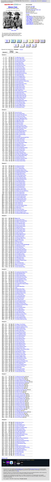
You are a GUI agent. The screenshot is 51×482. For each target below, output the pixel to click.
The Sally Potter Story (19, 92)
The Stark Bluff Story (19, 413)
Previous (9, 29)
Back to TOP (4, 458)
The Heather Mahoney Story (21, 319)
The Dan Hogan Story (19, 99)
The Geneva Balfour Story (20, 398)
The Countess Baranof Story (21, 205)
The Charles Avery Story (20, 67)
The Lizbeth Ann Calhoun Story (21, 283)
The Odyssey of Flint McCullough (22, 244)
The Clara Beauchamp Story (21, 73)
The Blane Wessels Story (20, 362)
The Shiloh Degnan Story (20, 333)
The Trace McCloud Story (20, 406)
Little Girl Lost (18, 436)
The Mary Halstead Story (20, 69)
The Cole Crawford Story (20, 307)
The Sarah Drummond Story (21, 91)
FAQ (22, 45)
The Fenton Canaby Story (20, 394)
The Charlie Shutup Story (20, 300)
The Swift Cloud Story (19, 146)
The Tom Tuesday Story (20, 359)
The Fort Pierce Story (19, 377)
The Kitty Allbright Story (20, 273)
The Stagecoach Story (19, 165)
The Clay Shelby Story (19, 435)
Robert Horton (29, 17)
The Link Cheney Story (20, 414)
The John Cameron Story (20, 60)
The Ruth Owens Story (20, 61)
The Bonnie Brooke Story (20, 445)
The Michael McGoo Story (20, 356)
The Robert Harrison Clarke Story (22, 381)
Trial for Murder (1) (19, 202)
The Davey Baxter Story (20, 345)
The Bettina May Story (19, 286)
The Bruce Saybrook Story (20, 282)
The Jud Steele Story (19, 311)
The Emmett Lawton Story (20, 354)
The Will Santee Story (19, 257)
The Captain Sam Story (20, 448)
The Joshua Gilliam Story (20, 197)
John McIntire (29, 18)
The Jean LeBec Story (19, 58)
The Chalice (17, 261)
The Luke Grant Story (19, 209)
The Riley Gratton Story (20, 71)
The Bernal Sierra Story (20, 87)
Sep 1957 (33, 6)
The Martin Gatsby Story (20, 328)
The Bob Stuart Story (19, 422)
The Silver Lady (18, 453)
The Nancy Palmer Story (20, 248)
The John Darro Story (19, 66)
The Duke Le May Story (20, 150)
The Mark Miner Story (19, 281)
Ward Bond (29, 16)
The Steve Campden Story (20, 152)
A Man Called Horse (19, 90)
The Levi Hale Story (19, 308)
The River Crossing (19, 232)
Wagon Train (12, 7)
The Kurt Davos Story (19, 337)
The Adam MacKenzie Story (20, 358)
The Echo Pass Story (19, 439)
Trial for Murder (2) (19, 203)
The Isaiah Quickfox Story (20, 443)
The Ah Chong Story (19, 265)
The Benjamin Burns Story (20, 189)
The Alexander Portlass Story (21, 194)
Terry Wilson (29, 21)
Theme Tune (16, 45)
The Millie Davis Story (19, 121)
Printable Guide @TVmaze (13, 41)
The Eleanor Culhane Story (20, 260)
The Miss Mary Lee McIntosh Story (22, 447)
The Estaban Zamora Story (20, 169)
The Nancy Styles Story (20, 432)
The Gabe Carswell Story (20, 79)
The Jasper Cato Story (19, 139)
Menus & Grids (33, 45)
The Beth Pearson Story (20, 245)
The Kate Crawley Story (20, 400)
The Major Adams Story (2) (20, 96)
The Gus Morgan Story (20, 379)
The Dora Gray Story (19, 82)
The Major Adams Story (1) (20, 95)
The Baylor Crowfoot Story (20, 303)
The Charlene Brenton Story (21, 210)
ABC (32, 9)
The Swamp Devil (18, 305)
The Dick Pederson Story (20, 290)
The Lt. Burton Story (19, 299)
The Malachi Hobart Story (20, 292)
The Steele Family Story (20, 159)
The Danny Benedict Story (20, 177)
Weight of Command (19, 240)
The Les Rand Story (19, 62)
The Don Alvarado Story (20, 266)
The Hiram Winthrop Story (20, 317)
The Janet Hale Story (19, 262)
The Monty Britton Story (20, 105)
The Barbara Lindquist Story (21, 427)
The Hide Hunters (18, 423)
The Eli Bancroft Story (19, 387)
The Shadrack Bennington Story (22, 213)
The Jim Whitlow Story (19, 370)
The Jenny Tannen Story (20, 160)
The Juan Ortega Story (20, 113)
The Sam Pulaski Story (19, 385)
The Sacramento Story (19, 107)
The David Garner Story (20, 366)
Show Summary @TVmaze (19, 41)
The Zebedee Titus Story (20, 415)
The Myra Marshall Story (20, 383)
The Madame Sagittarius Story (21, 326)
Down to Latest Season (7, 41)
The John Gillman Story (20, 424)
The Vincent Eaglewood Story (21, 147)
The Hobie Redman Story (20, 291)
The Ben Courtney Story (20, 133)
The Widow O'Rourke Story (20, 380)
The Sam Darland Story (20, 342)
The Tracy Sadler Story (20, 193)
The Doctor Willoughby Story (21, 118)
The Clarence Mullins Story (20, 364)
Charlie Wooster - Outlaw (20, 351)
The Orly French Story (19, 339)
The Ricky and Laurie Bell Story (21, 190)
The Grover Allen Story (20, 401)
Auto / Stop (13, 30)
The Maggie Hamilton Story (20, 198)
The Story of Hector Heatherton (21, 438)
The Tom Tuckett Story (20, 192)
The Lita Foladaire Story (20, 183)
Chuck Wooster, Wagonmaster (21, 154)
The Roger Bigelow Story (20, 234)
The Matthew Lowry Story (20, 145)
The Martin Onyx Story (19, 288)
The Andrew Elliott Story (20, 402)
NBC (37, 9)
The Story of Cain (18, 392)
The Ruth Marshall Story (20, 181)
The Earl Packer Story (19, 236)
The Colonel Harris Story (20, 184)
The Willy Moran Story (19, 57)
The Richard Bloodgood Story (21, 434)
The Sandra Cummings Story (21, 389)
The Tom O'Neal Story (19, 363)
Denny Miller (29, 19)
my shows (32, 0)
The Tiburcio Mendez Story (20, 251)
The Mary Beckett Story (20, 312)
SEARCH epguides (27, 45)
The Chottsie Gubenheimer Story (22, 440)
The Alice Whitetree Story (20, 430)
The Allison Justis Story (20, 222)
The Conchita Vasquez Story (21, 142)
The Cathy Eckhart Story (20, 226)
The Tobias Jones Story (20, 116)
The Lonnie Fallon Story (20, 295)
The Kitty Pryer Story (19, 388)
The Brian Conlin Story (20, 428)
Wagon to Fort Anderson (20, 264)
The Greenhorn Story (19, 167)
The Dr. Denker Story (19, 294)
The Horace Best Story (19, 219)
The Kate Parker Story (19, 151)
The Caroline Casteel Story (20, 325)
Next (17, 29)
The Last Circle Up (19, 417)
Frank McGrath (29, 23)
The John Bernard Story (20, 336)
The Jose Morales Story (20, 223)
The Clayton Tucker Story (20, 188)
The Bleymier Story (19, 227)
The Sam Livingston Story (20, 211)
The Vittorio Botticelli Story (20, 179)
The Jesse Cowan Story (20, 78)
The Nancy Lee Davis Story (20, 313)
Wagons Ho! (17, 218)
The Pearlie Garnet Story (20, 405)
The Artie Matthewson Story (21, 279)
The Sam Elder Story (19, 239)
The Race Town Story (19, 426)
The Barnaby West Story (20, 371)
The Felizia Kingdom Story (20, 175)
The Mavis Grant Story (19, 330)
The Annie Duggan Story (20, 355)
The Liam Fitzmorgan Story (20, 117)
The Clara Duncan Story (20, 149)
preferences (44, 0)
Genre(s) (28, 13)
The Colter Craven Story (20, 228)
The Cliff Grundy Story (19, 75)
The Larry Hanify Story (19, 186)
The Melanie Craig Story (20, 404)
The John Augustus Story (20, 329)
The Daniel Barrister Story (20, 94)
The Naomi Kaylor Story (20, 347)
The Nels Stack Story (19, 63)
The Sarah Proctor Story (20, 353)
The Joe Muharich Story (20, 254)
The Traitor (17, 285)
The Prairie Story (18, 241)
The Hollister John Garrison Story (22, 349)
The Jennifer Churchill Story (21, 114)
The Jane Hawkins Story (20, 230)
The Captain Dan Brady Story (21, 271)
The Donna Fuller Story (20, 341)
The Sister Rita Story (19, 143)
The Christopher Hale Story (20, 249)
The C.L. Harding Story (20, 168)
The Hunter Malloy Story (20, 132)
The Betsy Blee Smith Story (20, 449)
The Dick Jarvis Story (19, 206)
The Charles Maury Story (20, 98)
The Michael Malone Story (20, 396)
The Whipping (18, 410)
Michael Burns (29, 24)
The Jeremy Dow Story (19, 235)
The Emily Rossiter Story (20, 65)
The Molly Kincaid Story (20, 376)
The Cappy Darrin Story (20, 173)
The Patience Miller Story (20, 237)
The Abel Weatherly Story (20, 343)
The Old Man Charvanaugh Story (22, 137)
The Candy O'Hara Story (20, 231)
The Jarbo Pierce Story (20, 455)
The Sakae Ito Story (19, 122)
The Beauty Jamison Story (20, 125)
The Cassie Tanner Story (20, 103)
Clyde (16, 287)
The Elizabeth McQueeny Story (21, 171)
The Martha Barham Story (20, 172)
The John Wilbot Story (19, 104)
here (18, 470)
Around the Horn (18, 112)
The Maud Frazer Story (20, 274)
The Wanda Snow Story (20, 441)
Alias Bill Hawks (18, 367)
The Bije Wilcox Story (19, 120)
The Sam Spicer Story (19, 384)
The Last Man (18, 135)
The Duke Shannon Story (20, 256)
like (35, 0)
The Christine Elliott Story (20, 196)
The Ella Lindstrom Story (20, 134)
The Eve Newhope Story (20, 338)
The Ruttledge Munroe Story (21, 100)
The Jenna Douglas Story (20, 278)
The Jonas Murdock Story (20, 200)
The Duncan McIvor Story (20, 407)
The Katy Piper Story (19, 451)
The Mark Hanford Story (20, 86)
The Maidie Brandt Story (20, 185)
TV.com (21, 49)
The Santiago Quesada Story (21, 411)
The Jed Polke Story (19, 247)
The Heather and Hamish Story (21, 360)
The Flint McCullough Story (21, 130)
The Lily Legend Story (19, 350)
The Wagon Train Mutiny (20, 324)
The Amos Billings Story (20, 302)
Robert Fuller (29, 20)
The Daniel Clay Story (19, 298)
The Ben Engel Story (19, 409)
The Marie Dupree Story (20, 88)
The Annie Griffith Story (20, 138)
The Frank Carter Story (20, 315)
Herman (16, 444)
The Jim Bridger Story (19, 258)
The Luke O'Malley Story (20, 77)
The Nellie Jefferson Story (20, 252)
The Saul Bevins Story (19, 253)
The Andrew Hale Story (20, 156)
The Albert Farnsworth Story (21, 220)
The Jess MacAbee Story (20, 176)
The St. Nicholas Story (19, 180)
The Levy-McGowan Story (20, 334)
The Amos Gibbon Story (20, 201)
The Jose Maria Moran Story (21, 155)
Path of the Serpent (19, 243)
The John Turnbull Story (20, 316)
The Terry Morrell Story (20, 309)
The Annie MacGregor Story (21, 83)
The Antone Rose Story (20, 368)
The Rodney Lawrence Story (21, 158)
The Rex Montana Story (20, 101)
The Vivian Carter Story (20, 141)
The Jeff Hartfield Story (20, 296)
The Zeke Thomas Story (20, 70)
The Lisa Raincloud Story (20, 332)
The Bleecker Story (19, 390)
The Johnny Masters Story (20, 346)
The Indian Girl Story (19, 452)
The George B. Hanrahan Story (21, 304)
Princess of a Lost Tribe (20, 224)
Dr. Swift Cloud (18, 207)
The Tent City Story (19, 124)
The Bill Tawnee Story (19, 84)
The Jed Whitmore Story (20, 397)
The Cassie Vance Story (20, 393)
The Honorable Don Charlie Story (22, 80)
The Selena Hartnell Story (20, 275)
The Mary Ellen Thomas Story (21, 126)
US (34, 9)
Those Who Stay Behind (20, 431)
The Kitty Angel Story (19, 129)
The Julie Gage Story (19, 74)
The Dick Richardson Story (20, 128)
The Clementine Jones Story (21, 277)
